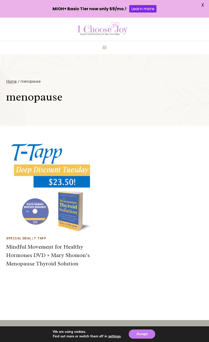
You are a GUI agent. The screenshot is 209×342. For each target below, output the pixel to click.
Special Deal (18, 238)
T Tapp (40, 238)
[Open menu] (104, 48)
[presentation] (52, 184)
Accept (142, 334)
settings (114, 336)
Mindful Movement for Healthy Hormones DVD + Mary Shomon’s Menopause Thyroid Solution (48, 255)
